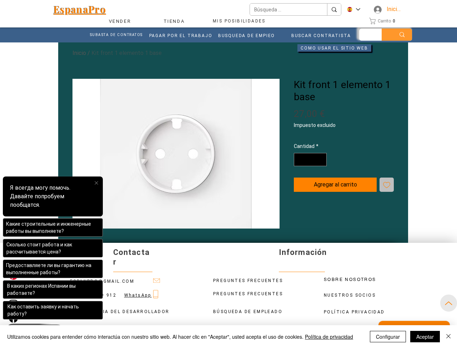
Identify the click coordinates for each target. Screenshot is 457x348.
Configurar (388, 336)
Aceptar (425, 336)
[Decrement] (299, 159)
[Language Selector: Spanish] (353, 9)
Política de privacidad (329, 336)
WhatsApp (138, 295)
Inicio (79, 53)
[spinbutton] (310, 159)
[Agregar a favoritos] (387, 185)
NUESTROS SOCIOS (350, 295)
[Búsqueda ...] (334, 9)
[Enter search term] (402, 35)
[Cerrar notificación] (96, 183)
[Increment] (321, 159)
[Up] (448, 303)
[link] (384, 21)
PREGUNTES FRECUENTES (248, 293)
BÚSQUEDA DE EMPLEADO (247, 311)
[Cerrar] (448, 336)
